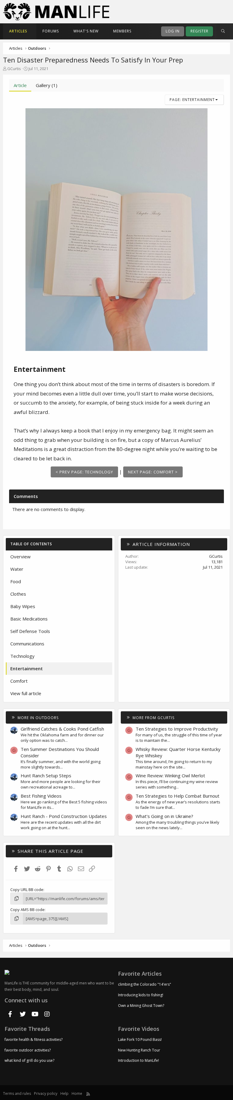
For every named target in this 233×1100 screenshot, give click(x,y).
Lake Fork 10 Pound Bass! (140, 1039)
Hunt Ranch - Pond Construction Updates (64, 816)
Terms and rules (17, 1093)
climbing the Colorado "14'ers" (144, 984)
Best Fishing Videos (41, 796)
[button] (32, 31)
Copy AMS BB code (27, 909)
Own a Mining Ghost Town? (141, 1005)
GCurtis (14, 68)
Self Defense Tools (30, 631)
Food (15, 581)
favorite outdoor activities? (28, 1050)
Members (122, 31)
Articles (18, 31)
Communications (27, 644)
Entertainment (26, 668)
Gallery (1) (46, 85)
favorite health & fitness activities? (33, 1039)
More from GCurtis (153, 717)
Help (64, 1093)
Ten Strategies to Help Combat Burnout (177, 796)
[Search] (223, 31)
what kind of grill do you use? (29, 1060)
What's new (86, 31)
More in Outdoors (38, 717)
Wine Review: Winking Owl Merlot (170, 775)
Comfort (19, 681)
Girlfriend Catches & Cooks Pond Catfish (62, 729)
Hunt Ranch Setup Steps (46, 775)
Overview (20, 556)
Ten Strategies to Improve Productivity (177, 729)
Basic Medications (29, 619)
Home (77, 1093)
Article (20, 85)
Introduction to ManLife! (138, 1060)
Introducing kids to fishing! (140, 994)
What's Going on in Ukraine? (164, 816)
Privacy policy (45, 1093)
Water (16, 569)
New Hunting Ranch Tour (139, 1050)
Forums (50, 31)
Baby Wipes (22, 606)
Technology (22, 656)
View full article (25, 693)
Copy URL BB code (26, 889)
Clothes (18, 594)
